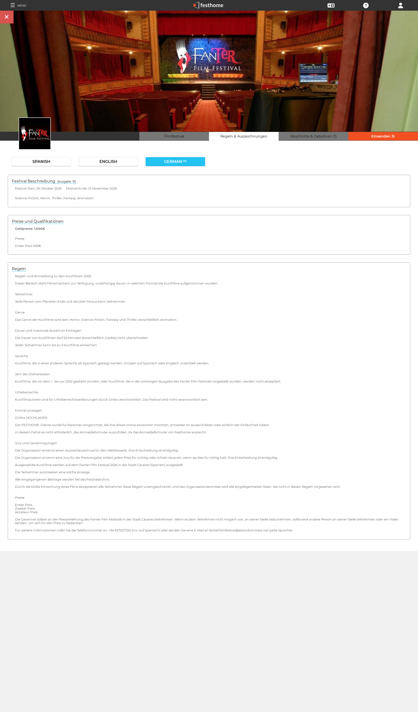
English (108, 161)
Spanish (41, 161)
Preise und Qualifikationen (38, 221)
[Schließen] (7, 17)
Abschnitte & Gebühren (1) (313, 136)
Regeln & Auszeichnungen (243, 136)
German (175, 161)
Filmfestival (174, 136)
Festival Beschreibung (44, 181)
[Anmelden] (400, 5)
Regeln (19, 269)
